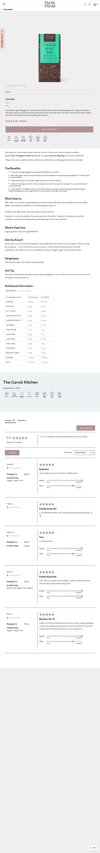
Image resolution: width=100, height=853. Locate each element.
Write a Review (86, 428)
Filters (13, 453)
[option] (50, 63)
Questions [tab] (22, 420)
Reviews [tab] (9, 420)
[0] (95, 4)
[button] (16, 121)
